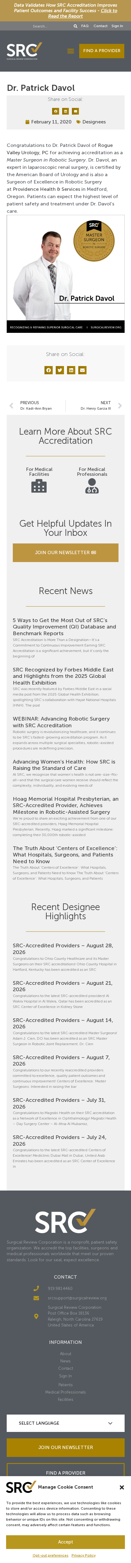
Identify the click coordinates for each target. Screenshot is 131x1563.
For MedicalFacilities (39, 471)
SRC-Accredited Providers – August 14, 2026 (63, 1023)
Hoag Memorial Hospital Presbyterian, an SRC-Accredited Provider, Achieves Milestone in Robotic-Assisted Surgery (66, 805)
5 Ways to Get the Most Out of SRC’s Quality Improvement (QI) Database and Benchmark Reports (64, 627)
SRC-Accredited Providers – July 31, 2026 (59, 1103)
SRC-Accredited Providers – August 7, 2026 (61, 1060)
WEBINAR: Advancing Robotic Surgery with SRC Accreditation (61, 722)
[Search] (75, 26)
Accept (65, 1542)
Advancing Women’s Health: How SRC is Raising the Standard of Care (64, 765)
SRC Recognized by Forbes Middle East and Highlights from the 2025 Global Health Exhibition (63, 676)
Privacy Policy (84, 1555)
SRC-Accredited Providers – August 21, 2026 (63, 986)
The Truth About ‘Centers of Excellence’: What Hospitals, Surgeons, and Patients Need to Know (65, 855)
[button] (122, 1487)
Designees (94, 122)
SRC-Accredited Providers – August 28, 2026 (63, 949)
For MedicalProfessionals (92, 471)
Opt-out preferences (51, 1555)
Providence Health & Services (46, 189)
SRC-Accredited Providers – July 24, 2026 (60, 1140)
